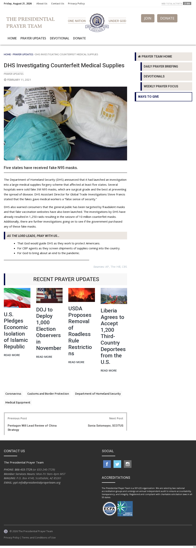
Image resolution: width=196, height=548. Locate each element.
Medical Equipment (17, 402)
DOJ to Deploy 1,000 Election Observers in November (48, 329)
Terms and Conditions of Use (39, 537)
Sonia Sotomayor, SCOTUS (105, 425)
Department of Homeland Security (98, 393)
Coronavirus (13, 393)
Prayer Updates (33, 38)
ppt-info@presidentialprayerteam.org (36, 482)
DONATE (167, 18)
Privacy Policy (76, 3)
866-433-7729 (23, 469)
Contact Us (57, 3)
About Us (41, 3)
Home (12, 38)
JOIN (147, 18)
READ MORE (12, 355)
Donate (79, 38)
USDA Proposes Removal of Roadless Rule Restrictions (80, 331)
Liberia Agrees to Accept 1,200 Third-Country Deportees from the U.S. (113, 336)
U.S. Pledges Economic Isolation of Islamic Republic (16, 330)
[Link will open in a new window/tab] (107, 464)
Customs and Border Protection (48, 393)
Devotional (59, 38)
